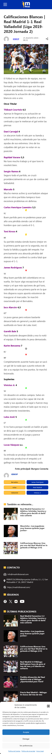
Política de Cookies (14, 751)
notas (14, 487)
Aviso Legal (40, 751)
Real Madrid (37, 487)
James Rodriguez (37, 482)
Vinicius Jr (37, 493)
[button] (48, 706)
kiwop (16, 39)
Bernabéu (14, 482)
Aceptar (26, 732)
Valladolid (14, 493)
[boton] (5, 4)
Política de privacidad (28, 751)
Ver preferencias (26, 746)
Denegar (26, 739)
